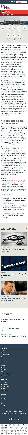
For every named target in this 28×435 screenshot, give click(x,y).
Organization (4, 356)
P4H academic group (5, 386)
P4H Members (4, 358)
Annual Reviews (4, 390)
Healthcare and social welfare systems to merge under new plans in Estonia (14, 275)
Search (10, 2)
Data (2, 371)
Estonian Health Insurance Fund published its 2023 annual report (13, 320)
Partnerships (4, 361)
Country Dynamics (5, 382)
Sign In (13, 2)
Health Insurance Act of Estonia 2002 (10, 329)
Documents (3, 369)
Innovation (3, 388)
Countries (7, 14)
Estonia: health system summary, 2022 (18, 189)
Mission (2, 352)
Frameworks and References (7, 375)
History (2, 350)
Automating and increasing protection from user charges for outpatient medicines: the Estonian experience (14, 215)
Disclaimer (8, 411)
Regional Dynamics (5, 384)
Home (3, 14)
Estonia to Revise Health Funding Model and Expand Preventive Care (13, 250)
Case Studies (4, 367)
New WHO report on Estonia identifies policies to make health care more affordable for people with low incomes (14, 200)
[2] (18, 77)
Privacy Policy (5, 414)
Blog (2, 403)
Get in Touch (15, 414)
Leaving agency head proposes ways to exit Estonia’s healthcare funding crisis (13, 299)
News (2, 401)
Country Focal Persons (6, 354)
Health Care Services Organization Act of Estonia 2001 (14, 336)
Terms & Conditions (17, 411)
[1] (10, 62)
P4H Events (3, 405)
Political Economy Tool (6, 373)
